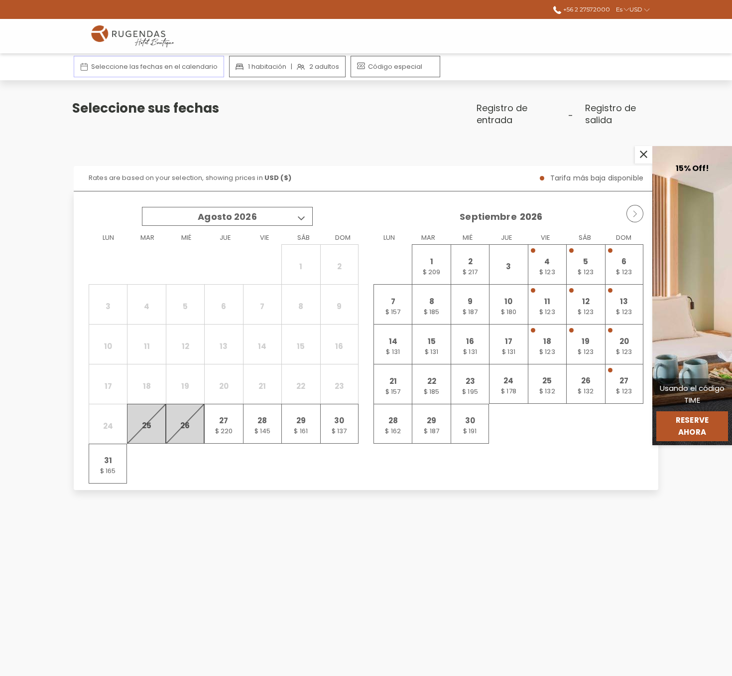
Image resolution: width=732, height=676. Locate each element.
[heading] (266, 118)
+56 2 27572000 (586, 9)
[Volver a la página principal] (135, 36)
